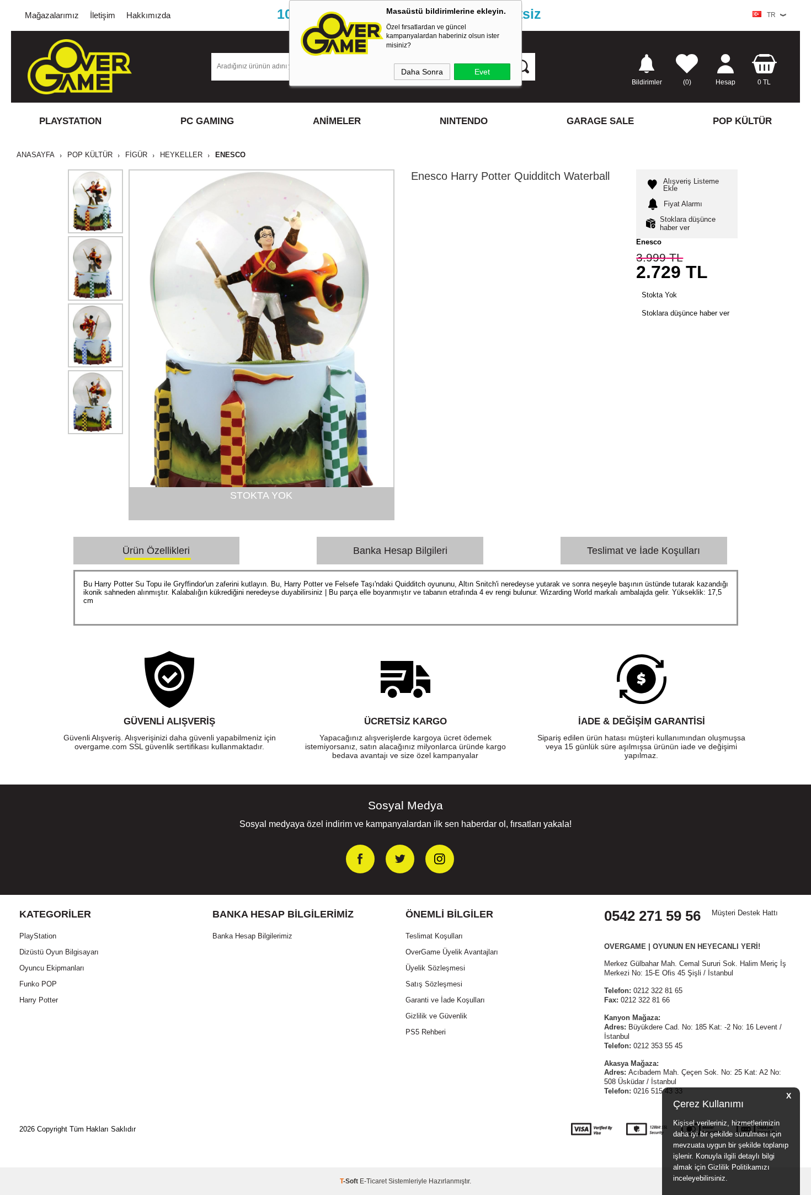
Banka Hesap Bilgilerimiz (252, 936)
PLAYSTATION (70, 121)
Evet (482, 71)
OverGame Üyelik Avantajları (452, 952)
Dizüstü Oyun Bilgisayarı (59, 952)
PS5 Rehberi (426, 1032)
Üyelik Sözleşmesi (435, 968)
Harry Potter (38, 1000)
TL (764, 82)
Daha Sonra (422, 71)
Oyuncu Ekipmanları (51, 968)
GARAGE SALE (600, 121)
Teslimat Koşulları (434, 936)
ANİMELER (337, 121)
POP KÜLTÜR (742, 121)
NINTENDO (464, 121)
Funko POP (38, 984)
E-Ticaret (373, 1181)
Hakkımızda (148, 15)
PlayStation (37, 936)
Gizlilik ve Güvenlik (436, 1016)
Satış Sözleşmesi (434, 984)
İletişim (102, 15)
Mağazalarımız (52, 15)
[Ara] (522, 66)
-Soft (350, 1181)
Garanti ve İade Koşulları (445, 1000)
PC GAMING (207, 121)
